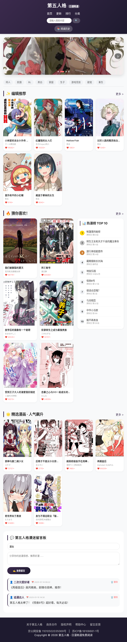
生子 (62, 82)
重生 (101, 82)
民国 (19, 82)
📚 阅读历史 (63, 28)
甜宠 (89, 82)
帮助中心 (80, 624)
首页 (49, 13)
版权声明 (66, 624)
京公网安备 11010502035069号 (47, 631)
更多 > (120, 94)
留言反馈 (95, 624)
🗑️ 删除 (114, 582)
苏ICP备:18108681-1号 (85, 631)
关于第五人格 (34, 624)
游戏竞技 (76, 82)
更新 (59, 13)
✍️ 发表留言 (19, 571)
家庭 (51, 82)
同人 (8, 82)
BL (29, 82)
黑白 (40, 82)
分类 (77, 13)
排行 (68, 13)
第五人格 (62, 5)
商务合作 (51, 624)
